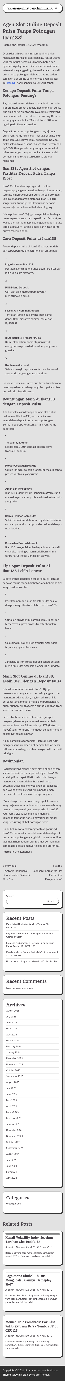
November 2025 (14, 1064)
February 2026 (13, 1046)
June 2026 (11, 1022)
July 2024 (11, 1160)
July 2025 (11, 1088)
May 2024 (11, 1171)
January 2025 (13, 1124)
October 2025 (13, 1070)
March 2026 (12, 1040)
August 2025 (12, 1082)
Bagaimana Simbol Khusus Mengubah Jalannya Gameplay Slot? (28, 1280)
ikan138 (11, 82)
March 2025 (12, 1112)
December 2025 (14, 1058)
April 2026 (11, 1034)
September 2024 (14, 1147)
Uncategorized (23, 851)
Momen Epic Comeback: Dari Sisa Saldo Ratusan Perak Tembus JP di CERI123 (31, 1326)
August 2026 (12, 1010)
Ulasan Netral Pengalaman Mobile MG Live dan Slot (32, 961)
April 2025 (11, 1106)
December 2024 (14, 1130)
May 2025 (11, 1100)
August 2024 (12, 1153)
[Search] (56, 8)
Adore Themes (40, 1374)
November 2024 (14, 1136)
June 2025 (11, 1094)
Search (10, 896)
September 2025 (14, 1076)
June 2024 (11, 1165)
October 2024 (13, 1142)
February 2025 (13, 1118)
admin (44, 44)
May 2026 (11, 1028)
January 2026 (13, 1052)
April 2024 (11, 1177)
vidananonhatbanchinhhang (30, 8)
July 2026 (11, 1016)
